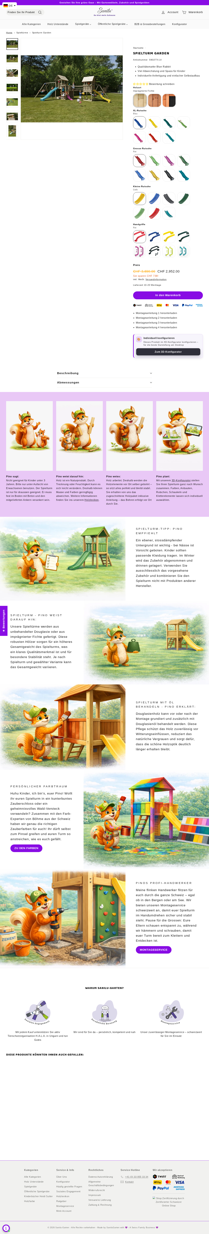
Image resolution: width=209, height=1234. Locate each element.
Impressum (94, 1195)
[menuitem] (31, 24)
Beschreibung (68, 373)
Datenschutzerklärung (100, 1176)
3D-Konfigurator (181, 480)
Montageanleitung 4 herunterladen (156, 327)
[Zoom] (72, 89)
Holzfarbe (29, 1201)
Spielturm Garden (41, 33)
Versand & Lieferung (99, 1200)
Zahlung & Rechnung (100, 1205)
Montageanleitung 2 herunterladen (156, 318)
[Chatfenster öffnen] (6, 1228)
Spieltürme (22, 33)
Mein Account (63, 1211)
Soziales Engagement (68, 1191)
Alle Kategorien (32, 1176)
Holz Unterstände (34, 1181)
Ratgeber (61, 1201)
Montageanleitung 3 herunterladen (156, 322)
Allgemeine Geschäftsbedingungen (101, 1183)
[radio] (140, 100)
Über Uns (61, 1176)
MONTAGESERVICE (154, 949)
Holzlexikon (91, 500)
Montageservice (65, 1206)
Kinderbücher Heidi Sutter (38, 1196)
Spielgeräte (30, 1186)
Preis (136, 265)
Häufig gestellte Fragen (69, 1186)
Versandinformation (156, 279)
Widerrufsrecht (96, 1190)
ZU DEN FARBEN (26, 848)
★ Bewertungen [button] (3, 621)
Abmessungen (68, 382)
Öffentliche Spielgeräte (36, 1191)
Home (9, 33)
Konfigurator (63, 1181)
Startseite (138, 48)
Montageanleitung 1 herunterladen (156, 313)
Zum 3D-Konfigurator (168, 352)
